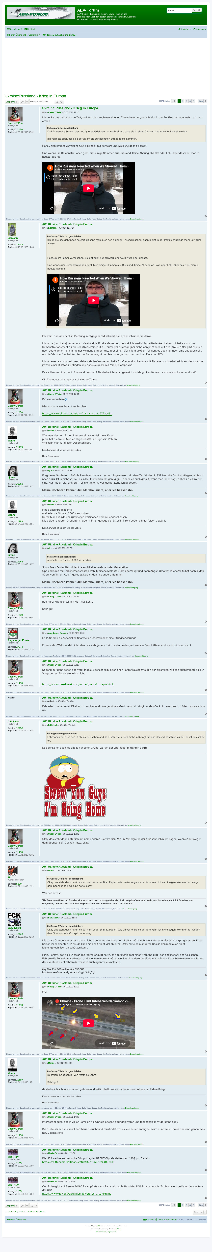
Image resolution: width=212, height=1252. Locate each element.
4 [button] (190, 101)
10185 (19, 934)
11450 (19, 129)
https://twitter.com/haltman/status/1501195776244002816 (78, 1162)
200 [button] (201, 101)
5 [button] (193, 101)
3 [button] (186, 101)
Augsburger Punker (19, 640)
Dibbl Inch (13, 721)
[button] (173, 101)
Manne (11, 441)
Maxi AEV (13, 1157)
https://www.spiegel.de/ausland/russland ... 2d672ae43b (77, 413)
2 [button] (182, 101)
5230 (19, 884)
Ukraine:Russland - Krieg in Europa (35, 96)
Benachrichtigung (137, 219)
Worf (10, 877)
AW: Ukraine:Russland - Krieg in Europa (67, 224)
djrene (11, 477)
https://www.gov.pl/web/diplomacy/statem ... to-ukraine (76, 1193)
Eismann (13, 238)
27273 (19, 647)
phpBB (97, 1226)
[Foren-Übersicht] (41, 12)
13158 (19, 728)
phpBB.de (117, 1229)
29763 (19, 484)
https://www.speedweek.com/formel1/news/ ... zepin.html (77, 684)
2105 (19, 1163)
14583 (19, 244)
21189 (19, 447)
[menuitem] (29, 29)
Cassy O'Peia (15, 123)
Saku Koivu (14, 928)
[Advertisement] (106, 67)
